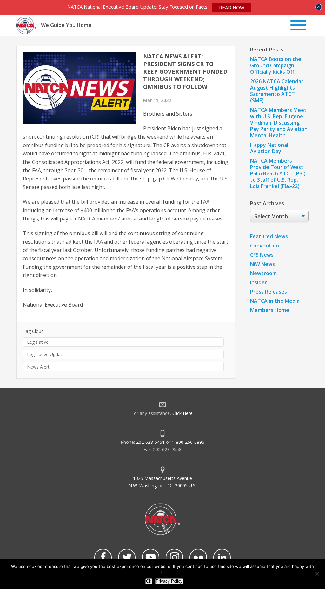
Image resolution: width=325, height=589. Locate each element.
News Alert (38, 367)
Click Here (182, 413)
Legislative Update (46, 354)
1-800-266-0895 (188, 442)
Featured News (269, 236)
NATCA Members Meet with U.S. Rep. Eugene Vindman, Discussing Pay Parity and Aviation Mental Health (279, 122)
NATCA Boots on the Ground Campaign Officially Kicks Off (275, 65)
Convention (264, 245)
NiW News (262, 264)
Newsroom (263, 273)
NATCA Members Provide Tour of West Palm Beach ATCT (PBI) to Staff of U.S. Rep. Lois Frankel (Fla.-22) (278, 173)
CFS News (262, 254)
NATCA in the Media (275, 300)
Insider (258, 282)
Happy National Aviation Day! (269, 148)
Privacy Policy (169, 581)
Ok (148, 581)
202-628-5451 (150, 442)
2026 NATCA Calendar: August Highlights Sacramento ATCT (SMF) (277, 91)
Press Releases (268, 291)
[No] (317, 574)
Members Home (269, 310)
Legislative (38, 342)
